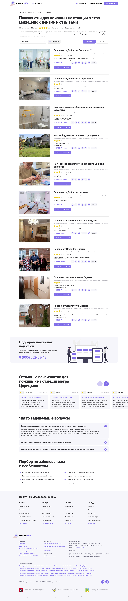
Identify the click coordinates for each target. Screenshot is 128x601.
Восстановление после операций (33, 483)
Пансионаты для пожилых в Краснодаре (80, 568)
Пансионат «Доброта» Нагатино (71, 192)
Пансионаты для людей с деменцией (62, 53)
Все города (91, 524)
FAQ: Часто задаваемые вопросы (28, 548)
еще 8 (93, 91)
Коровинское (69, 517)
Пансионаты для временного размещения (87, 138)
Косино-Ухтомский (25, 517)
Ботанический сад (48, 517)
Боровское (68, 510)
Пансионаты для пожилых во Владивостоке (31, 568)
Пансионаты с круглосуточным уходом (104, 195)
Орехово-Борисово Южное (27, 520)
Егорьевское (69, 513)
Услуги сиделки (77, 308)
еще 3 (93, 148)
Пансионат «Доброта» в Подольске (73, 78)
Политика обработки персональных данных (54, 547)
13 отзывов (69, 197)
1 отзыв (68, 311)
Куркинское (69, 506)
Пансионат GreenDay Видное (69, 249)
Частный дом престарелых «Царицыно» (76, 135)
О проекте (22, 543)
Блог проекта (23, 546)
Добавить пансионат (50, 556)
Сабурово (91, 506)
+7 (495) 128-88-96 (86, 545)
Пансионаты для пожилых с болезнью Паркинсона (86, 81)
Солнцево (22, 510)
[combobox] (32, 42)
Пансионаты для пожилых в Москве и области (45, 566)
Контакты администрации (26, 551)
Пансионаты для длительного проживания (81, 53)
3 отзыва (68, 172)
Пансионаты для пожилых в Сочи (85, 570)
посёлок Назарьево (94, 520)
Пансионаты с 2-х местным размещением (83, 112)
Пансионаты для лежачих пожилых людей (63, 280)
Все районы (23, 524)
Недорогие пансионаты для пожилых (101, 53)
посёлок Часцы (93, 517)
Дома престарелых (24, 566)
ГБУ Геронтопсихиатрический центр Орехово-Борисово (79, 165)
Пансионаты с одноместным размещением (63, 81)
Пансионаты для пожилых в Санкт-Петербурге (73, 566)
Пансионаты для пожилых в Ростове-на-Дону (61, 570)
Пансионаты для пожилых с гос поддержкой (82, 169)
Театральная (46, 513)
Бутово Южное (24, 506)
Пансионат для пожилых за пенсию (83, 575)
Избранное (82, 3)
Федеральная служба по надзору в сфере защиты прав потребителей (68, 590)
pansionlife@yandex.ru (79, 547)
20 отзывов (69, 115)
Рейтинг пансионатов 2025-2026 (28, 556)
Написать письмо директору (27, 553)
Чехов (90, 510)
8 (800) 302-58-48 (96, 3)
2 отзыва (68, 84)
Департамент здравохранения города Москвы (99, 590)
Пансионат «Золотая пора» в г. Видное (75, 220)
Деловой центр (47, 506)
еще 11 (93, 204)
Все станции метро (48, 524)
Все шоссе (68, 524)
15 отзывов (69, 55)
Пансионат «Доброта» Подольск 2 (73, 50)
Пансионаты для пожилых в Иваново (56, 568)
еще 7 (93, 62)
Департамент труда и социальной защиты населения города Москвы (35, 590)
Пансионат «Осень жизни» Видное (73, 277)
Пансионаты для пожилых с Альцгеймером (108, 138)
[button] (48, 60)
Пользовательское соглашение (53, 543)
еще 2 (93, 233)
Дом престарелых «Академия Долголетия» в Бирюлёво (79, 108)
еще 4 (93, 320)
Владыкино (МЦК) (48, 520)
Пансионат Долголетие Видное (71, 305)
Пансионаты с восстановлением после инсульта (106, 112)
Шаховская (91, 513)
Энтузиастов (69, 520)
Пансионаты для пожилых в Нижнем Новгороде (33, 570)
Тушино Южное (24, 513)
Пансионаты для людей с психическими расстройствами (106, 169)
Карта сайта (47, 550)
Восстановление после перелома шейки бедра (37, 476)
